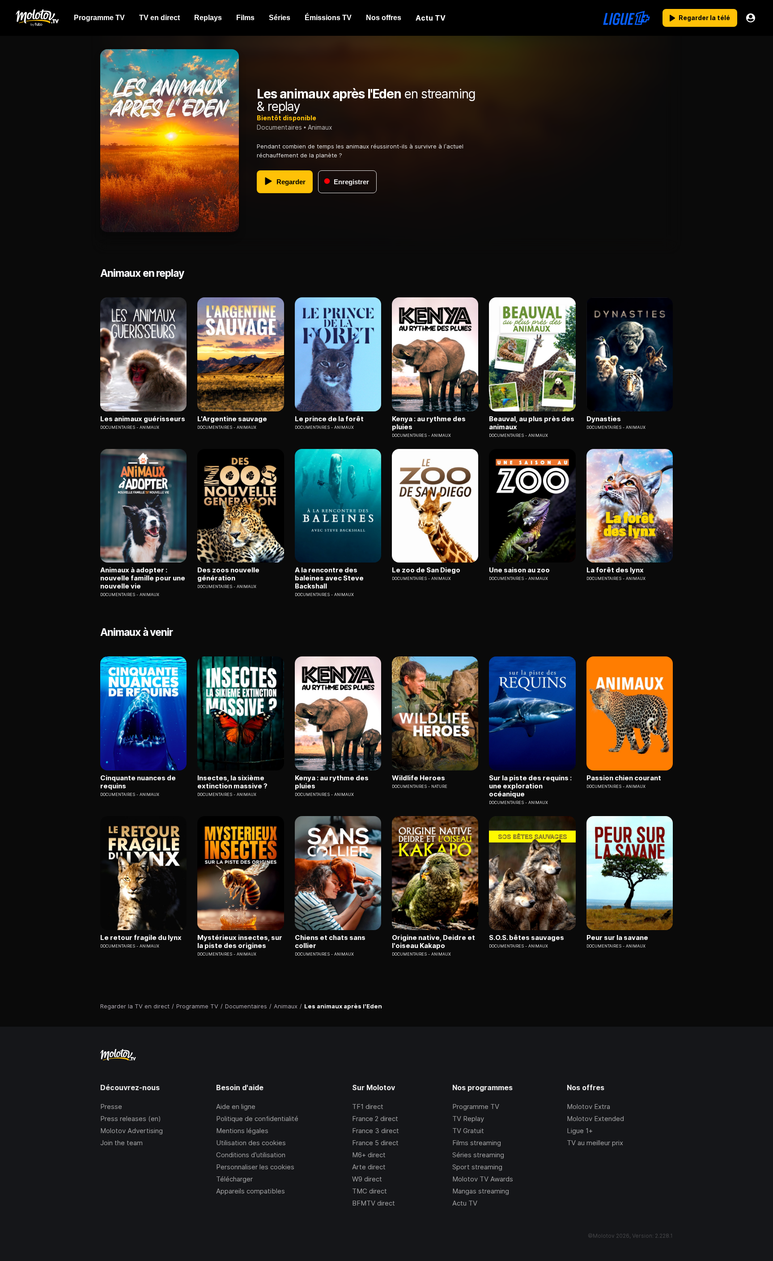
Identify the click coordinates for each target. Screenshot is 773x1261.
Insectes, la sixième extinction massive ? (232, 782)
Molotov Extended (595, 1118)
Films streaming (476, 1142)
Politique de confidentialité (257, 1118)
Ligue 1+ (580, 1130)
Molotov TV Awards (482, 1179)
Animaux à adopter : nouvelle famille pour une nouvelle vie (142, 578)
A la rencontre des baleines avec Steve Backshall (329, 578)
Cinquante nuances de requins (138, 782)
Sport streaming (477, 1167)
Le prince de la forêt (329, 419)
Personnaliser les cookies (255, 1167)
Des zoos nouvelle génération (228, 574)
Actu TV (464, 1203)
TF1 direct (367, 1106)
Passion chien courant (623, 778)
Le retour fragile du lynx (141, 938)
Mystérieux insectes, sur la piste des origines (239, 942)
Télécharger (234, 1179)
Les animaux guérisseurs (142, 419)
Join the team (121, 1142)
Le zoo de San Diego (426, 570)
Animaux (320, 127)
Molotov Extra (588, 1106)
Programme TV (475, 1106)
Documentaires (279, 127)
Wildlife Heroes (418, 778)
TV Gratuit (468, 1130)
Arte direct (369, 1167)
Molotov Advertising (131, 1130)
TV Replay (468, 1118)
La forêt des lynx (615, 570)
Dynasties (603, 419)
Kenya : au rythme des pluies (429, 423)
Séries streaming (478, 1155)
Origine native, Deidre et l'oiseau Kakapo (433, 942)
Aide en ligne (235, 1106)
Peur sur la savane (617, 938)
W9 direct (367, 1179)
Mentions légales (242, 1130)
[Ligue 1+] (626, 18)
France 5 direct (375, 1142)
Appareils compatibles (250, 1191)
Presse (111, 1106)
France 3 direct (375, 1130)
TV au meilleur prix (595, 1142)
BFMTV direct (373, 1203)
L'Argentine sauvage (232, 419)
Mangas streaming (480, 1191)
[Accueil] (36, 18)
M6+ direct (369, 1155)
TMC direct (369, 1191)
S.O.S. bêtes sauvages (526, 938)
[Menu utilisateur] (751, 18)
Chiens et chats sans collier (330, 942)
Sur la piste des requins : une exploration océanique (530, 786)
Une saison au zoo (519, 570)
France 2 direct (375, 1118)
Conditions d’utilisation (250, 1155)
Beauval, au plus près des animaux (531, 423)
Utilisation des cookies (251, 1142)
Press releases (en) (130, 1118)
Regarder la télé (704, 17)
